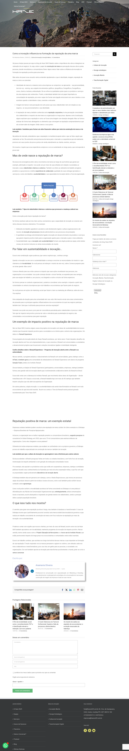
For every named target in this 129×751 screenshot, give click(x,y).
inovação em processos (32, 232)
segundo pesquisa (76, 435)
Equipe (16, 714)
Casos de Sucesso (20, 724)
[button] (5, 745)
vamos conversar (18, 553)
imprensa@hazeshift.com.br (93, 718)
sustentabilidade (39, 174)
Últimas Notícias (19, 749)
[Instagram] (89, 730)
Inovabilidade (26, 263)
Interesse (96, 268)
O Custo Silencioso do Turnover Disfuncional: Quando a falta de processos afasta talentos (48, 624)
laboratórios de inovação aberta (47, 473)
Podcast (16, 739)
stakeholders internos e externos (35, 168)
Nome (95, 248)
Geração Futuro (17, 363)
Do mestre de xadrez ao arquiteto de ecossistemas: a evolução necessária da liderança (104, 222)
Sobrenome (96, 255)
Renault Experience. (25, 334)
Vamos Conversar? (20, 734)
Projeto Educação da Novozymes (47, 533)
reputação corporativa (55, 112)
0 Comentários (56, 57)
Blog (15, 744)
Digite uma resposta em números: (24, 677)
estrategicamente (60, 492)
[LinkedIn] (93, 730)
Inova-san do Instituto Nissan (71, 533)
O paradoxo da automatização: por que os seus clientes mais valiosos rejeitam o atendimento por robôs (104, 110)
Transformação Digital (101, 80)
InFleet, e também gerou (21, 360)
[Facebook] (85, 730)
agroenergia (27, 484)
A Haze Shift (18, 709)
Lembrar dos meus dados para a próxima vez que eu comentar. (35, 672)
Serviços (17, 719)
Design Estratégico (55, 714)
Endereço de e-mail (99, 261)
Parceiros (17, 729)
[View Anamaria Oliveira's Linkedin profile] (32, 571)
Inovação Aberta (46, 57)
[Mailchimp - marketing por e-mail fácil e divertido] (96, 293)
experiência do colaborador (44, 171)
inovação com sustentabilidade (42, 241)
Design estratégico (100, 70)
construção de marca (53, 66)
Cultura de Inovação (36, 57)
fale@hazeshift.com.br (91, 709)
